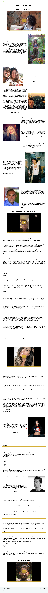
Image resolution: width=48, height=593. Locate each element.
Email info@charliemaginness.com (24, 584)
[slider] (23, 30)
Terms (41, 588)
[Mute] (37, 30)
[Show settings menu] (39, 30)
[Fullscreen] (40, 30)
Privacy (44, 588)
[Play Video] (7, 30)
